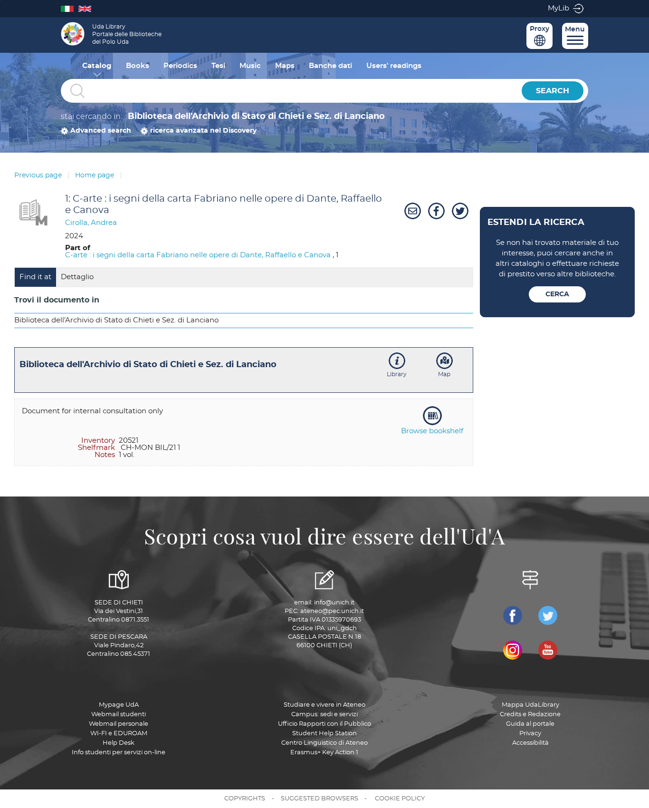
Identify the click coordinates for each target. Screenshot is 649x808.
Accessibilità (530, 743)
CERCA (557, 294)
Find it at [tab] (35, 277)
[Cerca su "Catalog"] (289, 91)
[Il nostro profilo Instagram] (512, 650)
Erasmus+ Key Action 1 (324, 753)
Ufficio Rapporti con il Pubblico (324, 724)
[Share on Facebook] (435, 211)
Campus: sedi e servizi (324, 714)
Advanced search (100, 130)
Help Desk (118, 743)
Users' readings (393, 65)
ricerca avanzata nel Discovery (203, 130)
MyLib (558, 8)
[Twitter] (458, 211)
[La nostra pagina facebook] (512, 615)
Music (250, 65)
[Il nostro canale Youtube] (547, 650)
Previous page (38, 175)
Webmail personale (118, 724)
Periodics (180, 65)
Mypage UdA (119, 705)
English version (87, 8)
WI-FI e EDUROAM (118, 733)
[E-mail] (411, 211)
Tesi (218, 65)
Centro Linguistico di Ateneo (324, 743)
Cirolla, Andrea (91, 222)
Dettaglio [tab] (77, 277)
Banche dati (330, 65)
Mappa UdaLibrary (530, 705)
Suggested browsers (319, 799)
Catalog (97, 65)
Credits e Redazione (530, 714)
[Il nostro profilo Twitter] (547, 615)
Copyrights (244, 799)
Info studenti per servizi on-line (118, 753)
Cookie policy (400, 799)
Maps (285, 65)
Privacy (530, 733)
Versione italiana (69, 8)
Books (137, 65)
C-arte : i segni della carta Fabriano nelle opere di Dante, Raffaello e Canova (198, 255)
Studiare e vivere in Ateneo (324, 705)
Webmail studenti (118, 714)
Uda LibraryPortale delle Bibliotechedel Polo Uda (127, 34)
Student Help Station (324, 733)
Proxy (539, 29)
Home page (94, 175)
